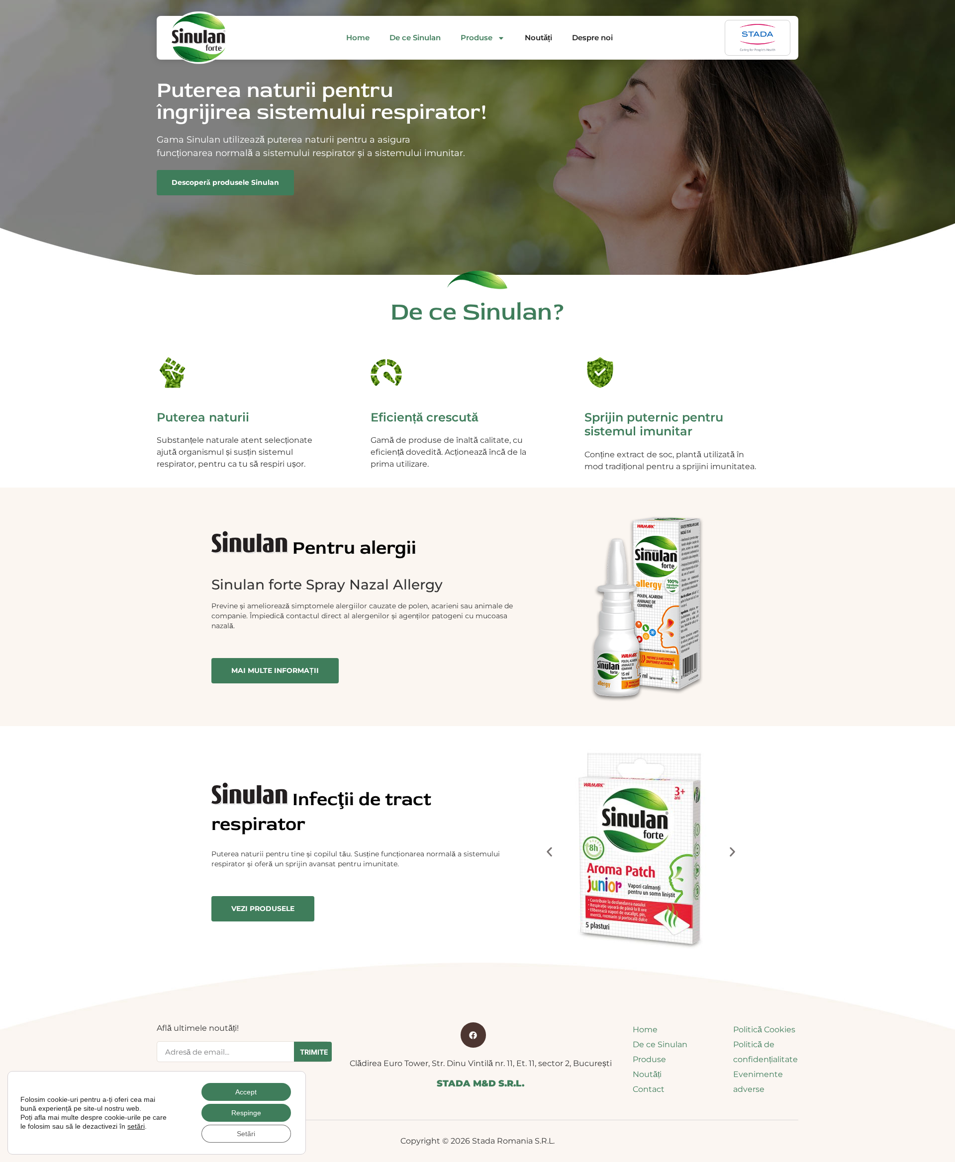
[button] (549, 852)
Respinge (246, 1113)
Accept (246, 1092)
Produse (476, 37)
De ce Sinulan (415, 37)
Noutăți (538, 37)
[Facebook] (473, 1035)
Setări (246, 1134)
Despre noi (592, 37)
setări (136, 1126)
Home (358, 37)
